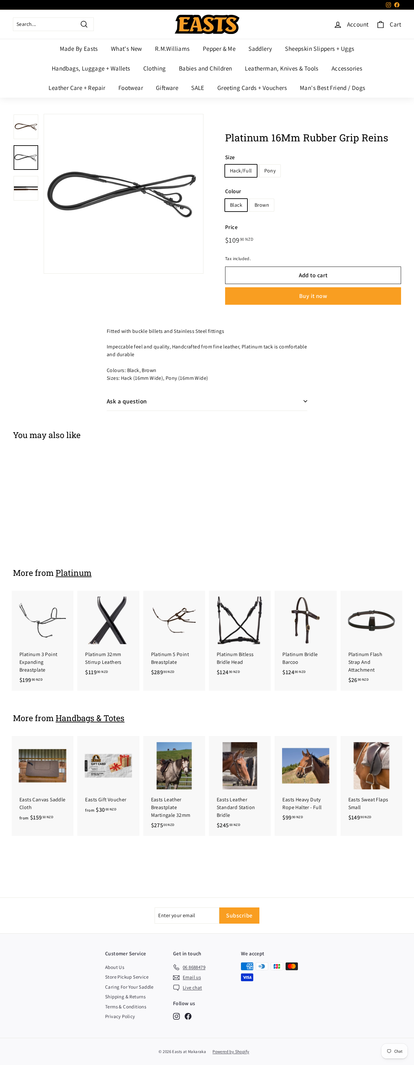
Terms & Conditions (125, 1007)
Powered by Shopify (230, 1051)
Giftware (167, 88)
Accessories (347, 68)
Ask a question (127, 401)
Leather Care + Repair (77, 88)
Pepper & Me (219, 48)
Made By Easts (79, 48)
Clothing (154, 68)
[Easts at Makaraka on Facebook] (188, 1016)
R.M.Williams (172, 48)
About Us (114, 967)
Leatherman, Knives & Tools (281, 68)
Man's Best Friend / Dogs (332, 88)
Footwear (130, 88)
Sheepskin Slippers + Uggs (319, 48)
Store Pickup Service (126, 977)
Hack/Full (241, 171)
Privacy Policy (120, 1016)
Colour (233, 191)
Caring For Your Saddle (129, 987)
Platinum (74, 572)
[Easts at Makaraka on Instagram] (176, 1016)
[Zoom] (123, 193)
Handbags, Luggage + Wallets (91, 68)
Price (231, 227)
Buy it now (313, 296)
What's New (126, 48)
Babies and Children (205, 68)
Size (230, 157)
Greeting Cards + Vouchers (252, 88)
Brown (262, 205)
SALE (197, 88)
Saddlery (260, 48)
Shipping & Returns (125, 997)
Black (236, 205)
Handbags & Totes (90, 718)
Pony (270, 171)
